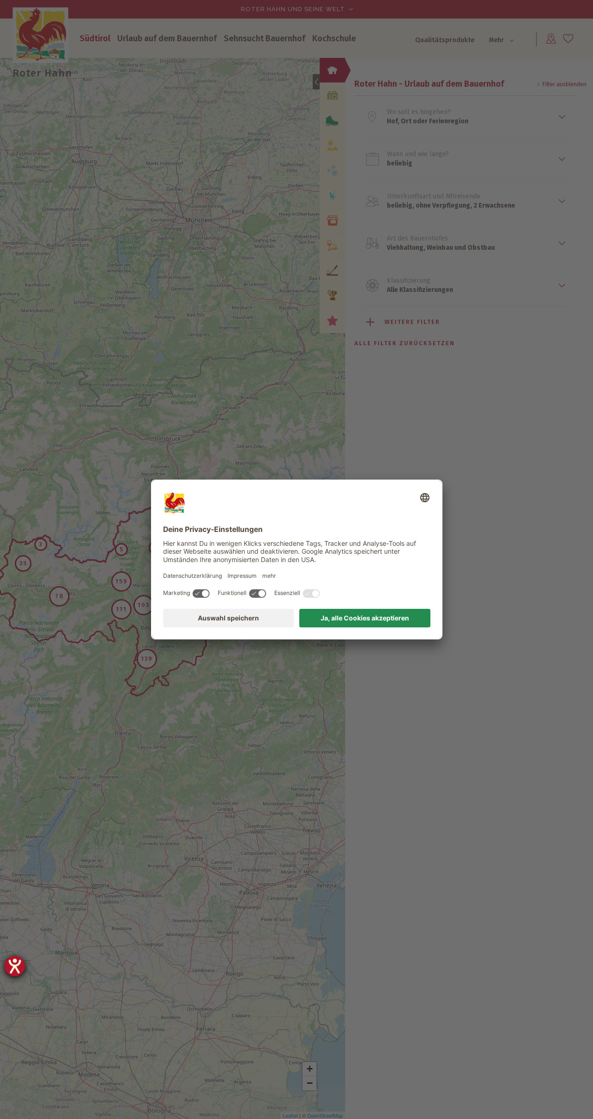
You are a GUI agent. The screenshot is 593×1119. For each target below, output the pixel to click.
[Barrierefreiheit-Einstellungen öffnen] (15, 966)
